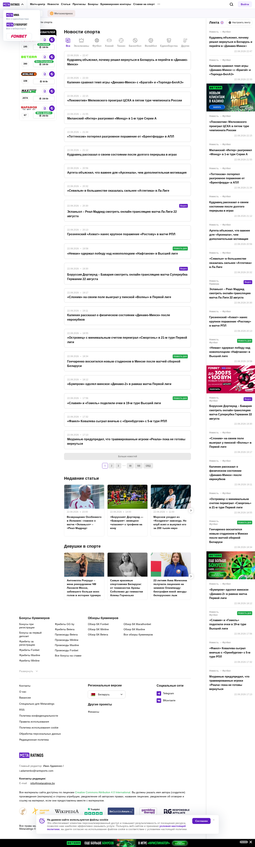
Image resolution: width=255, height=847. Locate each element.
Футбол (96, 45)
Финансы (93, 711)
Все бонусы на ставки (68, 655)
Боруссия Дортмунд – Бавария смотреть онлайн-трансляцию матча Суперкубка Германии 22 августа (230, 412)
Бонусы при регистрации (27, 626)
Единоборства (169, 45)
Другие (185, 45)
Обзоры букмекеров (103, 618)
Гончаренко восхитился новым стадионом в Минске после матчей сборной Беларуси (228, 536)
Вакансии (25, 697)
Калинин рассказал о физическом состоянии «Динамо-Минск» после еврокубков (225, 473)
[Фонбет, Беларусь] (45, 40)
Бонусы (93, 4)
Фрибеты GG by (64, 624)
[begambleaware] (121, 812)
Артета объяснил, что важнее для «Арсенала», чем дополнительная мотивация (229, 234)
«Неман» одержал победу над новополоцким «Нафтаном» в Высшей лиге (229, 352)
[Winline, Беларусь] (29, 74)
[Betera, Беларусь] (29, 57)
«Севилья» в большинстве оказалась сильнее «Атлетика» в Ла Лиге (230, 263)
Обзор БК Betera (98, 634)
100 (138, 465)
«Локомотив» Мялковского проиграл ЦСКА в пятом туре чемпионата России (229, 126)
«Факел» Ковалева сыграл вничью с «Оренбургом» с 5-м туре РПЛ (229, 652)
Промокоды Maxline (67, 645)
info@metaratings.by (42, 783)
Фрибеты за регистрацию (27, 643)
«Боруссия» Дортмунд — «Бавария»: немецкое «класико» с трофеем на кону (126, 522)
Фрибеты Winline (29, 660)
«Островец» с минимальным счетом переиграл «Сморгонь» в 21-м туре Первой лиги (230, 503)
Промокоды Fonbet (66, 650)
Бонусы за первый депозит (30, 634)
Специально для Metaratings (36, 703)
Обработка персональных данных (40, 733)
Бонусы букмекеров (34, 618)
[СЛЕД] (191, 510)
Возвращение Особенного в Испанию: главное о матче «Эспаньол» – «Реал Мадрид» (84, 522)
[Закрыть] (249, 842)
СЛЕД (148, 465)
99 (130, 465)
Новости (53, 4)
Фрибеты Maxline (29, 655)
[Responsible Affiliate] (176, 811)
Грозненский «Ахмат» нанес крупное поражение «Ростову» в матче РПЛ (230, 321)
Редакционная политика (34, 739)
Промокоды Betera (66, 634)
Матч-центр (37, 4)
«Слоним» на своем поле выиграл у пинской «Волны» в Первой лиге (230, 442)
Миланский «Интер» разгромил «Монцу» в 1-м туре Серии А (230, 152)
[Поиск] (231, 4)
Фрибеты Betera (64, 629)
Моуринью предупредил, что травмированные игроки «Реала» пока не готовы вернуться (229, 683)
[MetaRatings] (31, 755)
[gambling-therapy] (148, 812)
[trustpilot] (93, 812)
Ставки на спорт (144, 4)
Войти (245, 4)
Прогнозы (79, 4)
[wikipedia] (66, 812)
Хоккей (109, 45)
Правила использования (34, 721)
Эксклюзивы (81, 45)
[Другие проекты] (13, 4)
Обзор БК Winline (98, 629)
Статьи (65, 4)
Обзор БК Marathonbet (137, 624)
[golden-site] (40, 812)
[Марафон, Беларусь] (29, 108)
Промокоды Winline (66, 639)
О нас (22, 691)
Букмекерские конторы (115, 4)
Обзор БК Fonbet (98, 624)
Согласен (201, 820)
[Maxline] (29, 91)
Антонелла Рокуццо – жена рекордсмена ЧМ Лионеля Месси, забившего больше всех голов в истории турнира (84, 588)
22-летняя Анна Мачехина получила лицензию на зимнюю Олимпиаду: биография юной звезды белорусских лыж (170, 588)
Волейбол (151, 45)
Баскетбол (135, 45)
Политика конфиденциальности (38, 715)
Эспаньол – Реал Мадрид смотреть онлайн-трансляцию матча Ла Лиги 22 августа (230, 293)
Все (68, 45)
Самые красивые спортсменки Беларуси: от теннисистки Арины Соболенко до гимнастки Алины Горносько (126, 588)
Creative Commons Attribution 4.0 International (102, 792)
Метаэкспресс (63, 13)
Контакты (24, 685)
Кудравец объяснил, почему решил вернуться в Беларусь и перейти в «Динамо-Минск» (230, 41)
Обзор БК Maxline (134, 629)
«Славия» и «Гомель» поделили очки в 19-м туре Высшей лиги (227, 624)
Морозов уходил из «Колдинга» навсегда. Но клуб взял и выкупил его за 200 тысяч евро (169, 522)
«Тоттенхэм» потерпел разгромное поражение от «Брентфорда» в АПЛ (227, 178)
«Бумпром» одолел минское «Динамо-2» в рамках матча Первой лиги (228, 594)
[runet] (23, 812)
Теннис (121, 45)
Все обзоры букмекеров (138, 634)
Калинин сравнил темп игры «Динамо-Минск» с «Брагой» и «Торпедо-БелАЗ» (230, 70)
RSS (21, 709)
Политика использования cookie (38, 727)
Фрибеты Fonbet (29, 649)
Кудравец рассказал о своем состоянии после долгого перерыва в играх (228, 206)
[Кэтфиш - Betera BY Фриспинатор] (127, 843)
